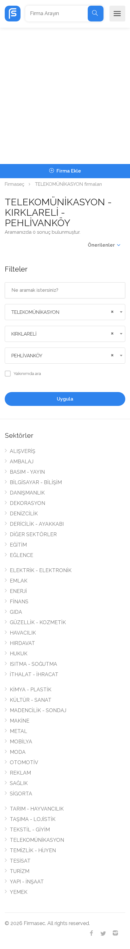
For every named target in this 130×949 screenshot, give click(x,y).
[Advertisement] (65, 96)
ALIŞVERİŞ (22, 451)
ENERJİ (18, 591)
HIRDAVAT (22, 643)
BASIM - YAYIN (27, 472)
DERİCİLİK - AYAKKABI (37, 524)
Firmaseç (14, 184)
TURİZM (19, 871)
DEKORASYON (27, 503)
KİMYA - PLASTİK (30, 690)
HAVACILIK (23, 633)
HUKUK (18, 654)
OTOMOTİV (24, 762)
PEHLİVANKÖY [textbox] (26, 356)
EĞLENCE (21, 555)
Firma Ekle (68, 171)
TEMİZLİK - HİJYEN (33, 850)
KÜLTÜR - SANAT (30, 700)
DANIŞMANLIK (27, 493)
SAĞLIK (19, 783)
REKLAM (20, 773)
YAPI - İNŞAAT (27, 882)
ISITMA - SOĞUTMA (33, 664)
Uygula (65, 399)
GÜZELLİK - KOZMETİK (38, 622)
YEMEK (18, 892)
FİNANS (19, 602)
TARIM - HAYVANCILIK (37, 809)
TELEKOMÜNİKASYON (37, 840)
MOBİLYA (21, 742)
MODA (18, 752)
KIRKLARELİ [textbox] (24, 334)
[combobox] (65, 312)
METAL (18, 731)
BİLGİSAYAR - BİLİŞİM (36, 482)
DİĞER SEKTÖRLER (33, 534)
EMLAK (18, 581)
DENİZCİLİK (24, 514)
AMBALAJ (21, 462)
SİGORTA (21, 794)
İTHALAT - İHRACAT (34, 674)
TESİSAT (20, 861)
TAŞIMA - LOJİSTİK (33, 819)
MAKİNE (19, 721)
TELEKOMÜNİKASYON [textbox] (35, 312)
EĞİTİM (18, 545)
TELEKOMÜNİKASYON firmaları (68, 184)
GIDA (16, 612)
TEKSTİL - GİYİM (30, 830)
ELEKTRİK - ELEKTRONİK (41, 570)
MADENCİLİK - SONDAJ (38, 710)
